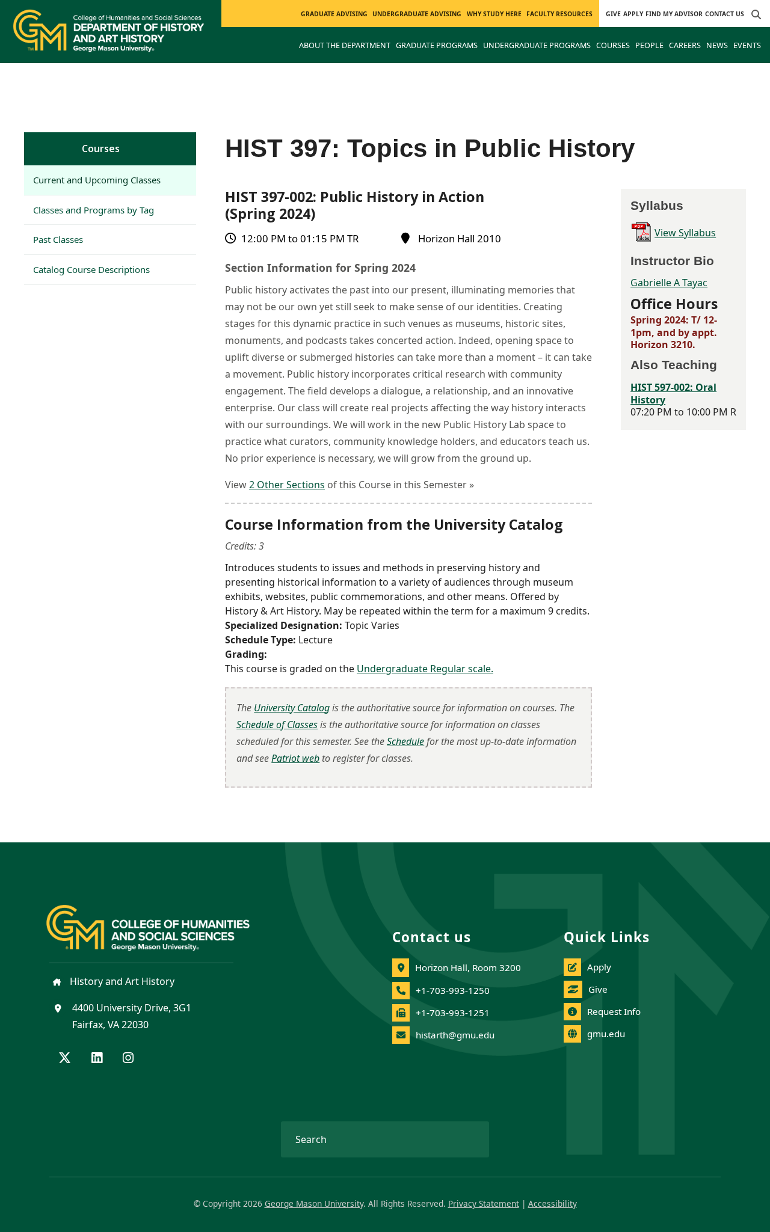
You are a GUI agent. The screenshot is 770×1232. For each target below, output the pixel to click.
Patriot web (295, 758)
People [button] (649, 45)
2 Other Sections (287, 484)
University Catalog (292, 707)
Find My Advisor (674, 14)
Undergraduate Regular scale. (425, 668)
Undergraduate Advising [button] (416, 14)
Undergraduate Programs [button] (537, 45)
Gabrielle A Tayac (668, 282)
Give (613, 14)
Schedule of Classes (277, 724)
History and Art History (120, 981)
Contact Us (724, 14)
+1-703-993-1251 (453, 1013)
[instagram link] (128, 1058)
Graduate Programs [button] (437, 45)
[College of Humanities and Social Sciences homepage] (160, 920)
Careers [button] (685, 45)
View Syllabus (685, 233)
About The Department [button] (344, 45)
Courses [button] (613, 45)
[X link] (64, 1058)
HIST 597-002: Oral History (673, 393)
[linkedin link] (96, 1058)
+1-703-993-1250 (453, 990)
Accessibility (552, 1203)
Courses (101, 148)
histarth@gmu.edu (455, 1035)
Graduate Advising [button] (334, 14)
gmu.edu (606, 1034)
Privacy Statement (483, 1203)
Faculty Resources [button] (559, 14)
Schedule (405, 741)
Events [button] (747, 45)
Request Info (614, 1011)
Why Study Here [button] (494, 14)
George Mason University (314, 1203)
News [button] (717, 45)
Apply (633, 14)
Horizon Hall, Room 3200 (468, 967)
